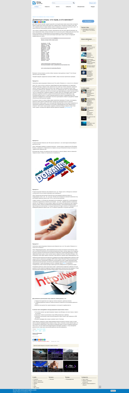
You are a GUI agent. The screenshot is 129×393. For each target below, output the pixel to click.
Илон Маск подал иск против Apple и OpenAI (91, 48)
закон (36, 330)
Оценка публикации (37, 333)
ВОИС (64, 263)
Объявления (80, 6)
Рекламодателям (70, 379)
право (40, 330)
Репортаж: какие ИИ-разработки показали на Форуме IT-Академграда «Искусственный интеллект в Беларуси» (91, 102)
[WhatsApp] (43, 22)
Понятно (113, 390)
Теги (34, 384)
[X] (35, 22)
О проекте (36, 379)
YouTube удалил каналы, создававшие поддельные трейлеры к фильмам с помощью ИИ (91, 61)
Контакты (52, 379)
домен (44, 330)
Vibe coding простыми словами (70, 370)
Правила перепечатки (38, 382)
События (68, 6)
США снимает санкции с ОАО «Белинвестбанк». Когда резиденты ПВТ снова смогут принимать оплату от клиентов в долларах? (70, 356)
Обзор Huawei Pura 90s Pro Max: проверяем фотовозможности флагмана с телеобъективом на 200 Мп (90, 93)
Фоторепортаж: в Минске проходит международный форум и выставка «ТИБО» (39, 369)
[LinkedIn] (44, 22)
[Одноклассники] (39, 22)
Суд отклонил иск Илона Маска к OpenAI (90, 79)
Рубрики (35, 383)
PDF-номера (36, 387)
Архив (35, 386)
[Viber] (41, 22)
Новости (47, 6)
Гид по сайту (85, 379)
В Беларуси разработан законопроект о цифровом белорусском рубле (90, 55)
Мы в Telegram (88, 21)
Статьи (36, 6)
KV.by (39, 2)
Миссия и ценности (38, 380)
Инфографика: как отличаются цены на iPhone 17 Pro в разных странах (89, 30)
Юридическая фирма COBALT (43, 341)
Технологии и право (41, 329)
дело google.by (68, 107)
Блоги (57, 6)
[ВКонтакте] (37, 22)
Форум (93, 6)
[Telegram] (33, 22)
